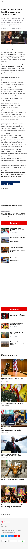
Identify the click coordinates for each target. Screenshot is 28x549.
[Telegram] (4, 536)
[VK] (11, 536)
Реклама (18, 530)
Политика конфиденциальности (8, 532)
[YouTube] (17, 536)
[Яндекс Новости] (5, 542)
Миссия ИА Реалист (10, 530)
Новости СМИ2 (5, 188)
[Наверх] (24, 545)
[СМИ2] (21, 542)
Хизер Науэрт (10, 184)
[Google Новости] (13, 542)
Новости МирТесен (6, 514)
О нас (2, 530)
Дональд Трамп (4, 184)
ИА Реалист (4, 7)
